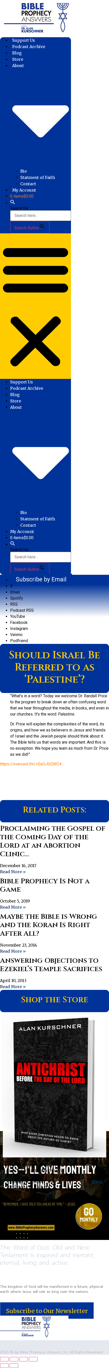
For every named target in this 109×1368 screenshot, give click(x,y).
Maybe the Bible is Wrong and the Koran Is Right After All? (48, 925)
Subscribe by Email (41, 579)
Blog (17, 52)
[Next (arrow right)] (14, 1365)
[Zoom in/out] (4, 1359)
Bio (23, 171)
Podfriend (19, 640)
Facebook (19, 622)
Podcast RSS (22, 610)
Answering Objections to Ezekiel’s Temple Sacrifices (51, 965)
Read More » (13, 871)
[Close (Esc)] (33, 1359)
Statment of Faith (37, 177)
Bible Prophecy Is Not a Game (44, 885)
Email (15, 592)
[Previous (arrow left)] (4, 1365)
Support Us (23, 40)
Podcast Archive (28, 46)
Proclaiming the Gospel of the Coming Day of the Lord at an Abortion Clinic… (52, 841)
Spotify (16, 598)
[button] (12, 203)
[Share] (23, 1359)
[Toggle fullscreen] (14, 1359)
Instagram (19, 628)
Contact (28, 183)
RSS (14, 604)
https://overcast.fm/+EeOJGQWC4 (30, 764)
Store (17, 59)
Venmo (16, 634)
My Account (24, 190)
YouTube (17, 616)
